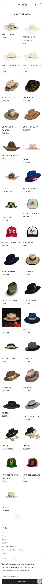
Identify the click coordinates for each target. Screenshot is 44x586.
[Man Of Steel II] (11, 259)
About (4, 532)
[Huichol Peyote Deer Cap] (11, 462)
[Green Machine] (11, 288)
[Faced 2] (32, 433)
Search (4, 539)
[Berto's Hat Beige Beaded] (32, 55)
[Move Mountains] (32, 404)
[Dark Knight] (32, 346)
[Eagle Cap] (32, 232)
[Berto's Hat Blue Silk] (11, 55)
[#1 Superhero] (32, 175)
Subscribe (21, 581)
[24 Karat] (11, 375)
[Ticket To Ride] (11, 85)
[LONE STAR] (11, 204)
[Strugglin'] (32, 85)
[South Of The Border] (11, 114)
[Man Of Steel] (32, 288)
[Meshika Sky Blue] (32, 203)
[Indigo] (32, 317)
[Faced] (11, 433)
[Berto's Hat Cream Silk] (32, 26)
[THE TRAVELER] (11, 346)
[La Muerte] (32, 259)
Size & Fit (5, 543)
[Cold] (11, 494)
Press (4, 536)
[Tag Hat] (32, 375)
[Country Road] (32, 114)
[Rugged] (11, 402)
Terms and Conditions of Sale (12, 550)
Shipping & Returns (9, 546)
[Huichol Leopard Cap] (32, 462)
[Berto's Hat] (11, 25)
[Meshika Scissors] (11, 232)
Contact (4, 553)
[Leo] (11, 317)
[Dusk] (32, 146)
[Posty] (11, 175)
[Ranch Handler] (11, 144)
